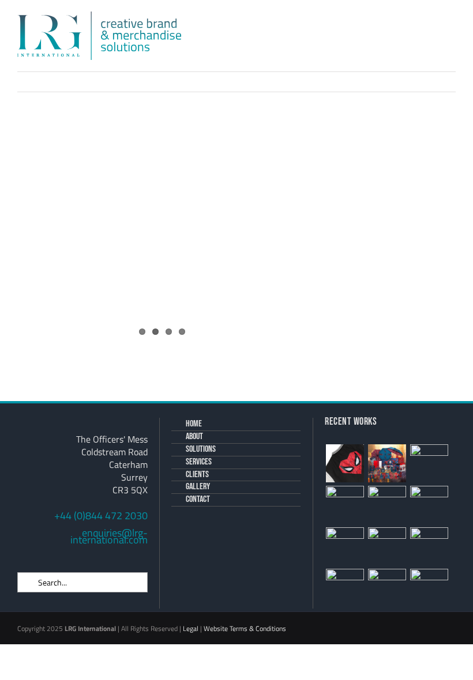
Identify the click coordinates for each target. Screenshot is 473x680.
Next (432, 81)
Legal (190, 628)
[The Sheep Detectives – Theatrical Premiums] (429, 505)
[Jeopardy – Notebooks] (387, 505)
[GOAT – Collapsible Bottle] (429, 546)
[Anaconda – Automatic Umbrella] (387, 588)
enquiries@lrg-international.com (109, 536)
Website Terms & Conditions (245, 628)
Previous (388, 81)
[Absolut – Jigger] (387, 546)
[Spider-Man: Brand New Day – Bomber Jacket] (345, 463)
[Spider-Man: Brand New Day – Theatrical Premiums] (387, 463)
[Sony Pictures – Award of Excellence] (345, 546)
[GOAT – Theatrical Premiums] (345, 588)
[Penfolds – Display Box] (429, 588)
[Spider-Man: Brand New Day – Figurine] (429, 463)
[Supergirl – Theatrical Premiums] (345, 505)
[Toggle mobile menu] (451, 32)
